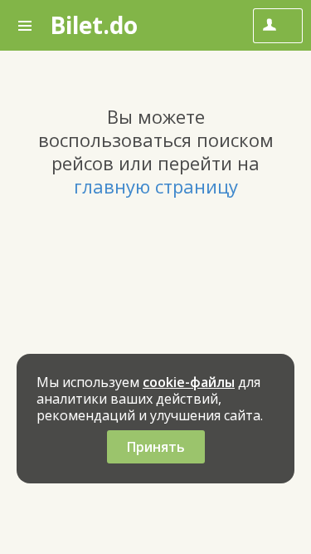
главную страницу (156, 186)
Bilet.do (94, 25)
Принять (156, 447)
